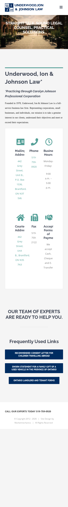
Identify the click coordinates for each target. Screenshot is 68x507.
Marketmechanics (23, 422)
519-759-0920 (34, 162)
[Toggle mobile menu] (61, 7)
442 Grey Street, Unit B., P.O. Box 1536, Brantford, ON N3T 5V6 (20, 180)
